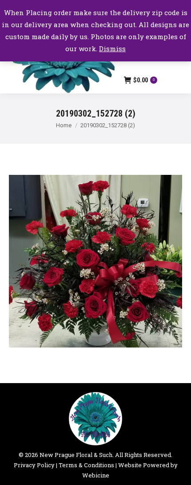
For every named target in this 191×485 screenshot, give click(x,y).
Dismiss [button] (112, 48)
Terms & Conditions (86, 465)
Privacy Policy (34, 465)
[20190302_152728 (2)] (95, 261)
